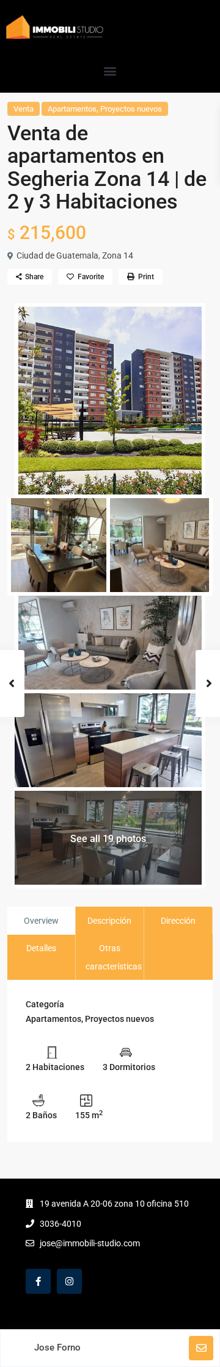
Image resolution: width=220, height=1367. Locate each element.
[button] (110, 70)
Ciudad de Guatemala (57, 255)
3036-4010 (60, 1224)
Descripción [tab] (109, 921)
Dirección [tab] (178, 921)
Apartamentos (72, 108)
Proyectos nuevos (131, 108)
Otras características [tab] (114, 957)
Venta (23, 108)
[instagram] (69, 1281)
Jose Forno (57, 1347)
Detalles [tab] (41, 948)
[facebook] (38, 1281)
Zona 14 (117, 255)
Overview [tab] (41, 921)
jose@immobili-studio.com (90, 1243)
